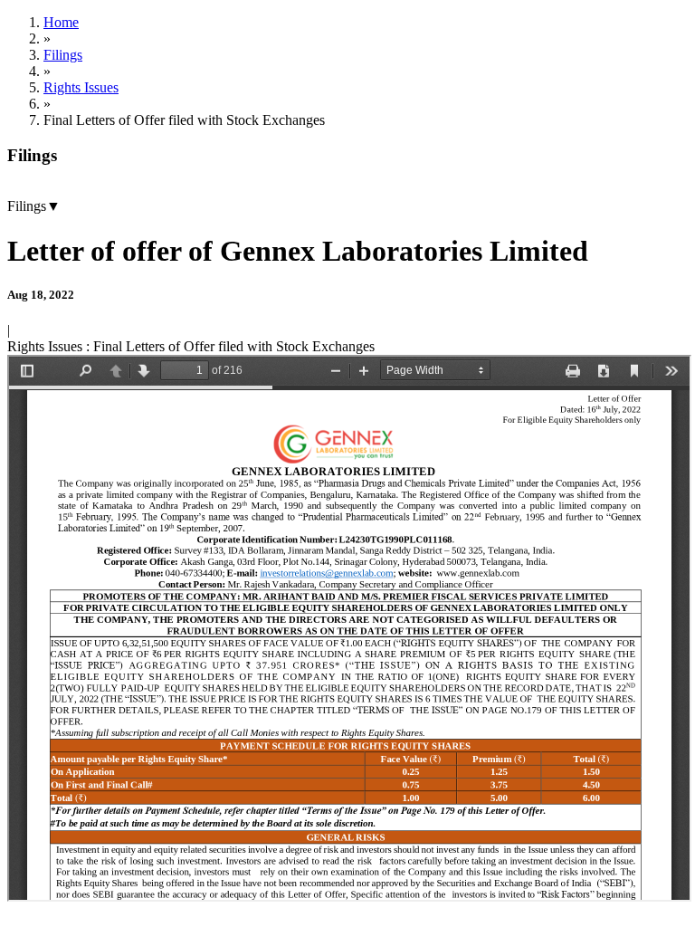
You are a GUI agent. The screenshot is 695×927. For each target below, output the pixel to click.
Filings (62, 54)
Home (61, 22)
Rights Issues (81, 87)
